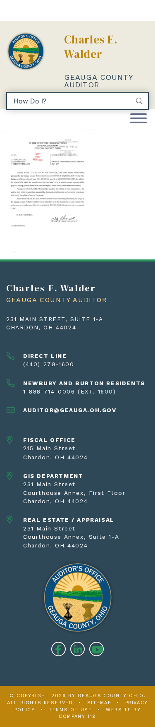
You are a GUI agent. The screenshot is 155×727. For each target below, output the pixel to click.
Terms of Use (70, 710)
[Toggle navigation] (138, 119)
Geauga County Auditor (98, 81)
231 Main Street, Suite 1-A (54, 319)
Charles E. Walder (91, 47)
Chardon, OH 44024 (41, 327)
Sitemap (99, 702)
